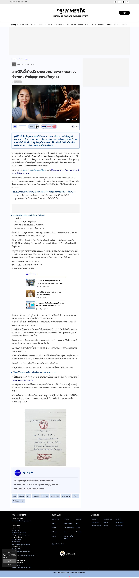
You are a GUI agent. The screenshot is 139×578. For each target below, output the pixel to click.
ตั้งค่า (9, 565)
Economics (23, 24)
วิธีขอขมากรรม (55, 496)
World (73, 24)
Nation (106, 522)
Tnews (106, 525)
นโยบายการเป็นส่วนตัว (68, 537)
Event (123, 24)
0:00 (21, 127)
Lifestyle (100, 24)
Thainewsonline (96, 525)
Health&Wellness (83, 24)
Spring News (119, 522)
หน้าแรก (14, 59)
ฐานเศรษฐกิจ (119, 525)
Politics (94, 24)
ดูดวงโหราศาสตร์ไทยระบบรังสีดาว (34, 170)
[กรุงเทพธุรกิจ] (14, 24)
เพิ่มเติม (5, 557)
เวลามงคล (36, 496)
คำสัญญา (75, 496)
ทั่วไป (26, 59)
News (108, 24)
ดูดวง (14, 496)
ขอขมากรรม (44, 496)
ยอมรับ (9, 561)
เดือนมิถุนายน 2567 (18, 501)
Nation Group (108, 519)
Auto (67, 24)
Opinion (116, 24)
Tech (49, 24)
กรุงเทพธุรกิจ (95, 522)
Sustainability (58, 24)
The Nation (95, 519)
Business (41, 24)
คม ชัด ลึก (118, 519)
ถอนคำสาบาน (66, 496)
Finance (33, 24)
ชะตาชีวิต (21, 496)
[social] (115, 2)
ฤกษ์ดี (28, 496)
